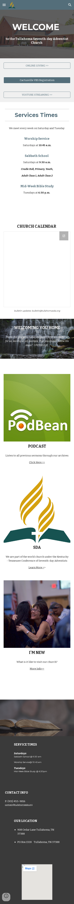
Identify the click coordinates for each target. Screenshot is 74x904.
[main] (37, 34)
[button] (4, 5)
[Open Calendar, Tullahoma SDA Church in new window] (63, 235)
